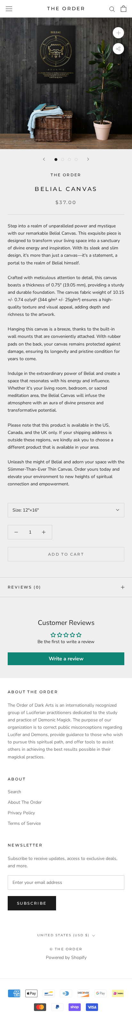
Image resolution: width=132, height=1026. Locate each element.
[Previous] (44, 159)
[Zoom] (118, 32)
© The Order (66, 949)
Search (14, 792)
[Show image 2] (62, 159)
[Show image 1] (55, 159)
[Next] (88, 159)
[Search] (112, 8)
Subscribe (32, 903)
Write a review (66, 658)
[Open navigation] (9, 8)
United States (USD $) (63, 935)
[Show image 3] (69, 159)
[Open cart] (123, 8)
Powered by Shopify (66, 957)
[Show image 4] (76, 159)
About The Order (25, 802)
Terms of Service (24, 823)
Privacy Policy (21, 813)
